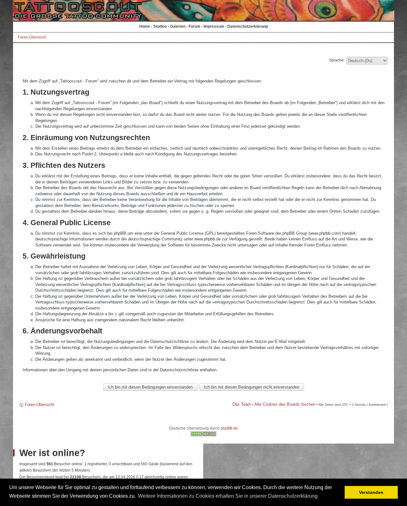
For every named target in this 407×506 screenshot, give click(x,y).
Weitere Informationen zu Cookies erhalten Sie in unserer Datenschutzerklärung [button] (228, 496)
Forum (194, 26)
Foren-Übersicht (32, 37)
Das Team (241, 404)
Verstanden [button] (371, 492)
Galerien (177, 26)
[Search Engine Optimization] (203, 435)
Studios (160, 26)
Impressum (214, 26)
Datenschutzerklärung (247, 26)
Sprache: (337, 60)
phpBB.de (229, 428)
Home (144, 26)
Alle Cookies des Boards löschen (284, 404)
